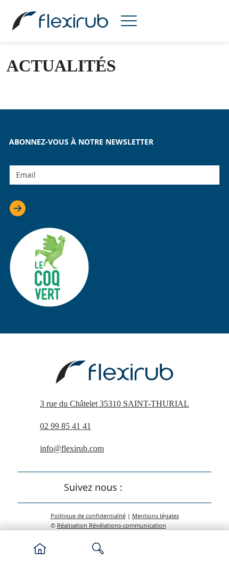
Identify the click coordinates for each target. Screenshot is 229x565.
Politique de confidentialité (88, 516)
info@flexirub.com (72, 448)
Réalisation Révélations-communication (111, 525)
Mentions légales (155, 516)
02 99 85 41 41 (65, 426)
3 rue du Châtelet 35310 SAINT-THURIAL (114, 403)
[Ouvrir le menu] (129, 21)
